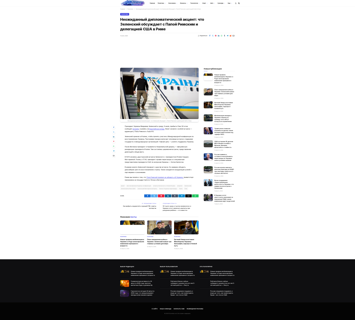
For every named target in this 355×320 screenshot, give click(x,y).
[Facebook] (114, 127)
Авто (211, 3)
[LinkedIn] (114, 137)
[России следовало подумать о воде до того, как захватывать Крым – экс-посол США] (164, 293)
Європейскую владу (156, 129)
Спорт (204, 3)
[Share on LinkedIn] (218, 35)
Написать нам (179, 309)
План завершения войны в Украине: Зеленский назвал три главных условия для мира (159, 242)
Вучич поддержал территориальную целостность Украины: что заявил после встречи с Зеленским (224, 184)
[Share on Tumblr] (224, 35)
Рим (186, 188)
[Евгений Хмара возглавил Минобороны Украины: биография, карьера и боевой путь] (186, 227)
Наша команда (165, 309)
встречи (179, 186)
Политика (161, 3)
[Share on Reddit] (230, 35)
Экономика (172, 3)
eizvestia (136, 129)
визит (123, 186)
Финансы (183, 3)
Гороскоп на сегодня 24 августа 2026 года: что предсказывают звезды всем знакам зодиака (142, 293)
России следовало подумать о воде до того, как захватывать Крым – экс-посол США (182, 293)
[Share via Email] (233, 35)
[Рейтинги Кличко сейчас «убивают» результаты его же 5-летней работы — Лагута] (164, 283)
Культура (220, 3)
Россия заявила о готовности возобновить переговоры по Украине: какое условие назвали (223, 157)
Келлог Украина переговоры (168, 188)
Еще (229, 3)
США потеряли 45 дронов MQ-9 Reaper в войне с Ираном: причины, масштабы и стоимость (223, 144)
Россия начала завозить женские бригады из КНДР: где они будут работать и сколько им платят (224, 170)
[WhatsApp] (114, 146)
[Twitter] (114, 132)
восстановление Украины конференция (139, 186)
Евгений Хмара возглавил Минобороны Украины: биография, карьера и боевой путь (185, 243)
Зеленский (188, 186)
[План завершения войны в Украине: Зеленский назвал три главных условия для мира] (159, 227)
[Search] (239, 3)
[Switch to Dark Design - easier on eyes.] (236, 3)
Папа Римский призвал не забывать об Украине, (165, 177)
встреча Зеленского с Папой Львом (164, 186)
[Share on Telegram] (227, 35)
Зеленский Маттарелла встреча (147, 188)
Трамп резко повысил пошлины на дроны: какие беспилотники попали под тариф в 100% (223, 131)
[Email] (114, 155)
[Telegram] (114, 151)
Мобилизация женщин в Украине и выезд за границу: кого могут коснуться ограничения (223, 118)
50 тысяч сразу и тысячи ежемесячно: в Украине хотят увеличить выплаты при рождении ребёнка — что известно (177, 208)
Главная (152, 3)
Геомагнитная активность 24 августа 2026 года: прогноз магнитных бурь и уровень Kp (141, 283)
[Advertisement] (177, 51)
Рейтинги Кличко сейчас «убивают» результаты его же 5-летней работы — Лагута (183, 283)
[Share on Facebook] (209, 35)
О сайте (154, 309)
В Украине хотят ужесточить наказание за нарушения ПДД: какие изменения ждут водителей (224, 198)
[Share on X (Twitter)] (212, 35)
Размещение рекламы (195, 309)
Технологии (194, 3)
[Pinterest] (114, 141)
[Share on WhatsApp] (221, 35)
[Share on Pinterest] (215, 35)
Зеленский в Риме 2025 (128, 188)
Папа (180, 188)
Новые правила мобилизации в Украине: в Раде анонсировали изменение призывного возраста (132, 243)
